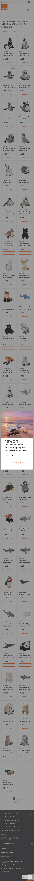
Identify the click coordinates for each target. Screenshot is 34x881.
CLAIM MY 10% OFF (17, 462)
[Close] (31, 413)
